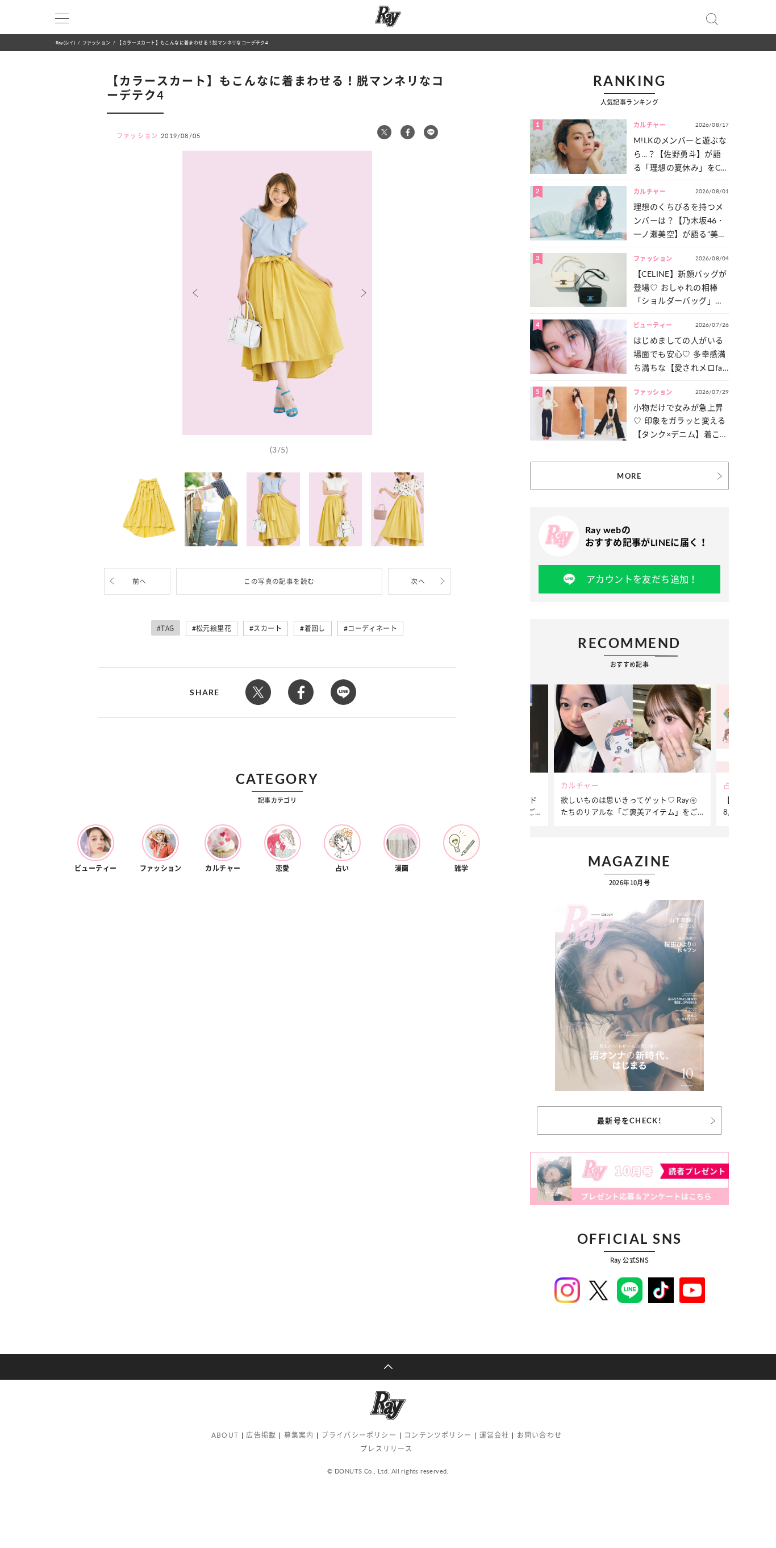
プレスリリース (386, 1449)
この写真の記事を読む (279, 581)
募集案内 (299, 1435)
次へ (418, 581)
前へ (139, 581)
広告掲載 (261, 1435)
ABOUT (225, 1435)
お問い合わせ (539, 1435)
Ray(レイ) (65, 42)
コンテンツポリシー (438, 1435)
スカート (267, 628)
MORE (629, 475)
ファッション (96, 42)
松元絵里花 (213, 628)
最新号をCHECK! (629, 1120)
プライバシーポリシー (359, 1435)
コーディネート (372, 628)
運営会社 (494, 1435)
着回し (315, 628)
